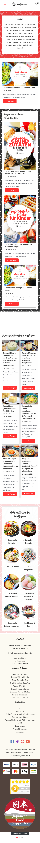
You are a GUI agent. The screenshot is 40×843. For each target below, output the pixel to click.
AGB (20, 723)
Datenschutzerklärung (20, 717)
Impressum (20, 732)
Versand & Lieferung (20, 729)
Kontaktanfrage (20, 661)
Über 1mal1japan (20, 658)
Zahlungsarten (20, 726)
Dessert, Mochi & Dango (20, 689)
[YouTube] (28, 741)
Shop (20, 708)
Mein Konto (20, 711)
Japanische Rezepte (20, 674)
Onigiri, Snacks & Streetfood (20, 683)
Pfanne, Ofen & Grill (20, 686)
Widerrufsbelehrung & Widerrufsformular (20, 720)
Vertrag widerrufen (20, 833)
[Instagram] (17, 741)
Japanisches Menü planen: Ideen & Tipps (19, 87)
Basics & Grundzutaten (20, 695)
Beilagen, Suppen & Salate (20, 692)
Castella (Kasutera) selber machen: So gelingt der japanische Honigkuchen (29, 358)
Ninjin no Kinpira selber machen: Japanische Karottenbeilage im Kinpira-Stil (10, 464)
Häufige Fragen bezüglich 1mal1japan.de (20, 714)
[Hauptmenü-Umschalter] (5, 4)
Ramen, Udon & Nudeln (20, 677)
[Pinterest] (23, 741)
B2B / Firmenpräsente (20, 664)
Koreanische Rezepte (20, 698)
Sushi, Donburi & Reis (20, 680)
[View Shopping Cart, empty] (36, 4)
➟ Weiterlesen (9, 101)
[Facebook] (12, 741)
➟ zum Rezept (10, 388)
